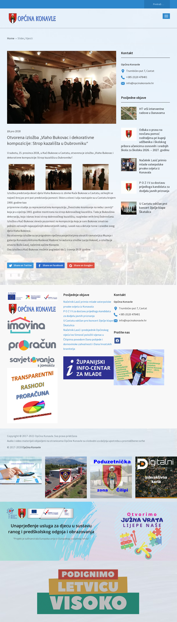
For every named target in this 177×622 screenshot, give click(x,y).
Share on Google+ (83, 265)
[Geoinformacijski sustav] (156, 477)
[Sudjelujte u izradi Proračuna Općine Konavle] (21, 470)
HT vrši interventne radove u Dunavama (152, 111)
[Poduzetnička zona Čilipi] (111, 477)
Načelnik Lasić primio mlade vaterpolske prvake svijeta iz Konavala (152, 166)
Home (10, 38)
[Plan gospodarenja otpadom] (151, 367)
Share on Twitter (23, 265)
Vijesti (29, 38)
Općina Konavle (31, 447)
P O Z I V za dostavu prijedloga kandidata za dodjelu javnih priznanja (154, 187)
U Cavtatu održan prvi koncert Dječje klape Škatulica (153, 208)
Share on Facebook (53, 265)
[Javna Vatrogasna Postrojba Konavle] (66, 477)
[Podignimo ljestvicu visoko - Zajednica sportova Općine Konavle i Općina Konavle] (88, 591)
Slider (21, 38)
